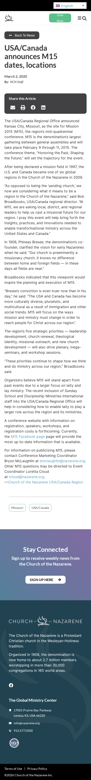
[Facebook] (11, 685)
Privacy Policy (37, 768)
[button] (79, 18)
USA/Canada (40, 508)
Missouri (17, 508)
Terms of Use (13, 768)
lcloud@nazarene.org (26, 477)
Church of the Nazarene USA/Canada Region (45, 482)
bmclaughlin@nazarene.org (62, 461)
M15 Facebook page (28, 436)
